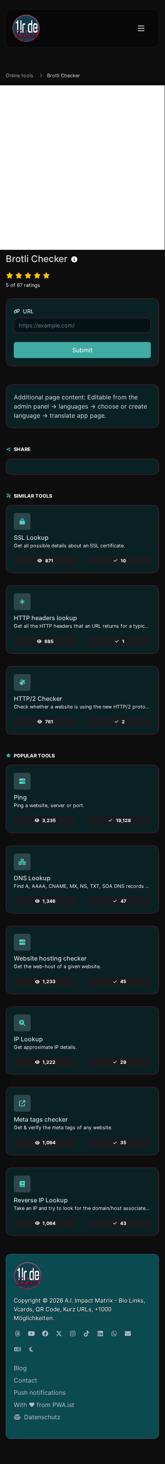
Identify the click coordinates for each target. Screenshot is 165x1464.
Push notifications (39, 1392)
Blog (20, 1368)
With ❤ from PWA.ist (44, 1405)
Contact (25, 1380)
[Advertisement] (82, 167)
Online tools (19, 75)
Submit (82, 350)
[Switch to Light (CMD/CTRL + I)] (31, 1349)
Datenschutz (41, 1417)
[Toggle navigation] (141, 28)
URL (27, 311)
